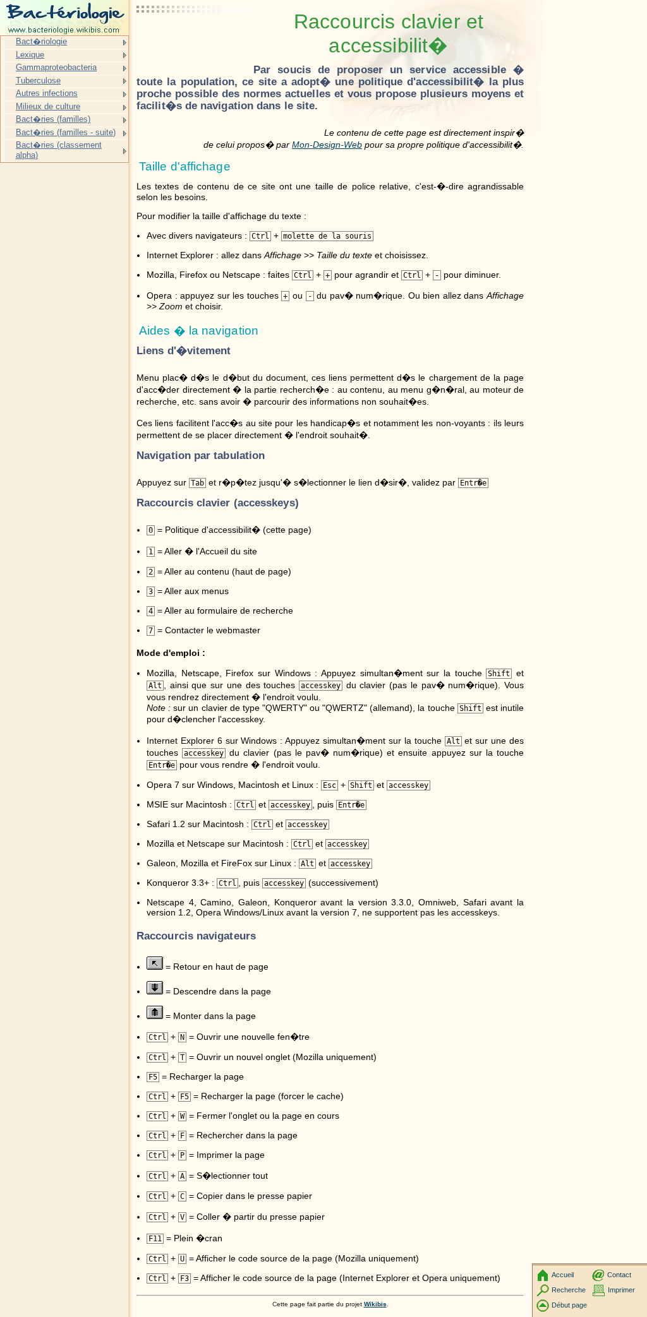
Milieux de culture (48, 106)
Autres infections (47, 93)
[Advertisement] (193, 41)
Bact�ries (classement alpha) (59, 150)
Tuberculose (38, 80)
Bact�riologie (41, 41)
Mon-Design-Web (327, 145)
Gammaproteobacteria (56, 67)
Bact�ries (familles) (53, 119)
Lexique (30, 54)
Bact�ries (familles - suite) (66, 132)
